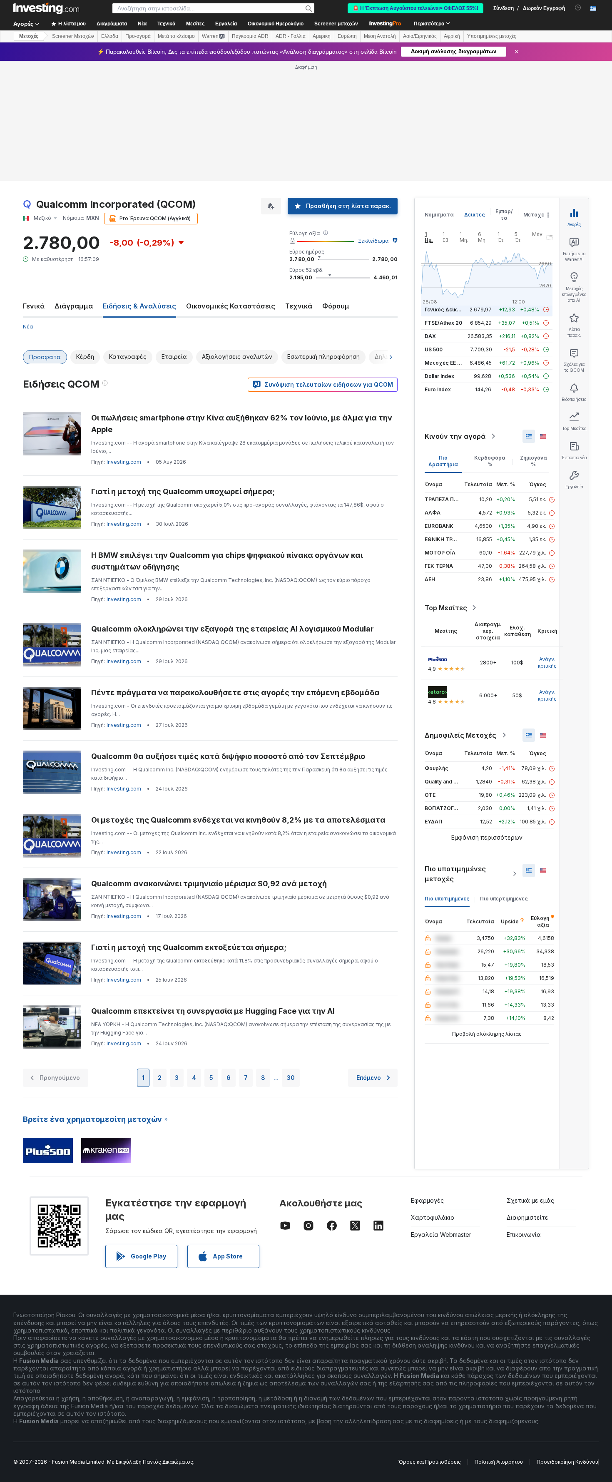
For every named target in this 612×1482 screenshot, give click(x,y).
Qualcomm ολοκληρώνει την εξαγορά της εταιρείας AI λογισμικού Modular (232, 628)
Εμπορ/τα (504, 214)
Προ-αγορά (138, 36)
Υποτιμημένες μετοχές (491, 36)
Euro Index (438, 389)
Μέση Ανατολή (380, 36)
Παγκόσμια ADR (250, 36)
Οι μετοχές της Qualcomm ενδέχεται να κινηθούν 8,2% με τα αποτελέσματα (238, 820)
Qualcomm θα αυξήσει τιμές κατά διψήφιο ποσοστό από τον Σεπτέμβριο (228, 756)
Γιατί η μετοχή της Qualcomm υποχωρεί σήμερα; (183, 491)
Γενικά (34, 306)
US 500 (434, 349)
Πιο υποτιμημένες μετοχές (455, 874)
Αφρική (452, 36)
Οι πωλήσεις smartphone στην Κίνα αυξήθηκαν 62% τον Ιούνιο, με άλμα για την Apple (241, 423)
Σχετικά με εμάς (530, 1200)
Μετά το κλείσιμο (176, 36)
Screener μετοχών (336, 24)
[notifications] (578, 8)
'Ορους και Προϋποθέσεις (429, 1462)
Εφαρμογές (427, 1200)
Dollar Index (439, 376)
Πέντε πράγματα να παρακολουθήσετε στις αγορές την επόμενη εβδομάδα (235, 692)
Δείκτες (474, 214)
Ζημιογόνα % (533, 461)
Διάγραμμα (74, 306)
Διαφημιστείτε (527, 1217)
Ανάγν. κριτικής (547, 662)
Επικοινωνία (524, 1234)
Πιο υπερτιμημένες (504, 898)
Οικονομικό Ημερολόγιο (276, 24)
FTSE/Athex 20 (443, 323)
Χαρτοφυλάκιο (432, 1217)
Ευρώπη (347, 36)
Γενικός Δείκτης (445, 309)
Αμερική (322, 36)
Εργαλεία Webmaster (441, 1234)
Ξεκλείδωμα (373, 241)
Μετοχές (535, 214)
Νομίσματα (439, 214)
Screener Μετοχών (73, 36)
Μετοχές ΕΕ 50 (444, 363)
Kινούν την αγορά (455, 436)
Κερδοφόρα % (489, 461)
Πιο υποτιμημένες (447, 898)
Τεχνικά (298, 306)
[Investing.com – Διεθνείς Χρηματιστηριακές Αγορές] (46, 8)
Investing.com (124, 462)
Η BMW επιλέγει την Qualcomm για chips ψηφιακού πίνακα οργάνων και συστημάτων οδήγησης (227, 561)
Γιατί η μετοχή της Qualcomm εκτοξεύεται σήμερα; (188, 947)
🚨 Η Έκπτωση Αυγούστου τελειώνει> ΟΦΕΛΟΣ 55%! (415, 8)
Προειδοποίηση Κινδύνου (567, 1462)
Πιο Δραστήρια (443, 461)
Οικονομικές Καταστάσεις (230, 306)
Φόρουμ (335, 306)
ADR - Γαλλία (291, 36)
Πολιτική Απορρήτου (499, 1462)
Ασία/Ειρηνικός (420, 36)
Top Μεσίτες (446, 608)
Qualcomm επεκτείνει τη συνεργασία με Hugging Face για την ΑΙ (213, 1011)
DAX (430, 336)
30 (291, 1077)
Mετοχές (28, 36)
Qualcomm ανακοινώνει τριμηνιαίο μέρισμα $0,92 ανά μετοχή (209, 883)
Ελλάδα (109, 36)
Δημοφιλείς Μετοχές (460, 735)
